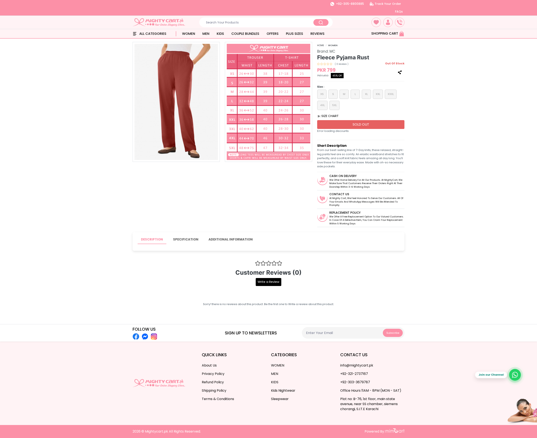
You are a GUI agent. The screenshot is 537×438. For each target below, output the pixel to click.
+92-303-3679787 (355, 382)
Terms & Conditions (218, 398)
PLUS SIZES (294, 33)
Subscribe (392, 333)
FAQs (399, 11)
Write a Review (268, 282)
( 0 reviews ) (341, 64)
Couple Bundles (245, 33)
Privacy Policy (213, 373)
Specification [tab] (185, 239)
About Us (209, 365)
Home (320, 45)
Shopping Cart (385, 33)
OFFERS (273, 33)
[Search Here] (320, 22)
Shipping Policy (214, 390)
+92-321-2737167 (354, 373)
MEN (205, 33)
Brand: (326, 51)
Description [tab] (152, 239)
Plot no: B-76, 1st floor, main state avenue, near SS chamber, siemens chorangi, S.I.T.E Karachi (369, 403)
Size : (320, 86)
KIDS (220, 33)
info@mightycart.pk (356, 365)
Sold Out (361, 124)
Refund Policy (213, 382)
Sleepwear (280, 398)
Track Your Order (387, 4)
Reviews (317, 33)
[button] (376, 22)
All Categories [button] (152, 33)
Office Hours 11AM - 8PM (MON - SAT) (370, 390)
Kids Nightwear (283, 390)
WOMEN (188, 33)
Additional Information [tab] (231, 239)
